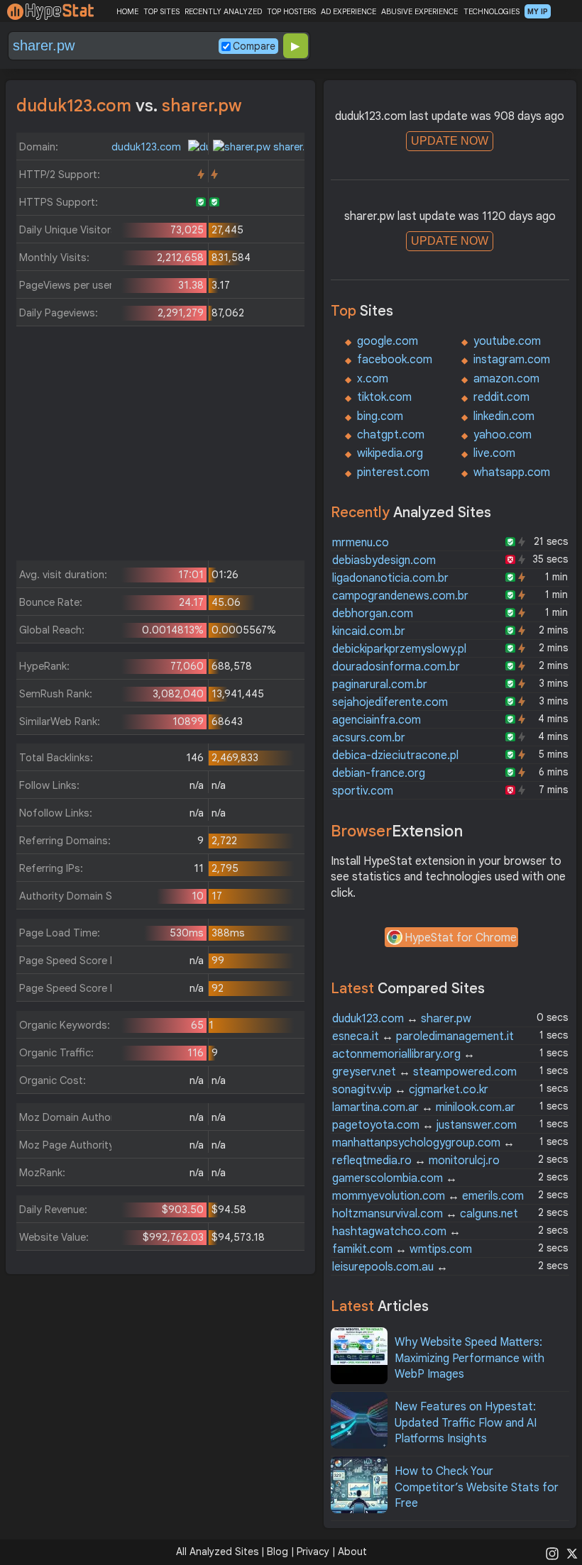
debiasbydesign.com (384, 560)
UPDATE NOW (449, 141)
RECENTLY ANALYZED (223, 11)
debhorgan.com (372, 614)
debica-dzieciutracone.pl (395, 755)
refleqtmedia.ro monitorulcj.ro (416, 1161)
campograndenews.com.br (400, 596)
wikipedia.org (390, 453)
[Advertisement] (160, 447)
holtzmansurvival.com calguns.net (425, 1214)
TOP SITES (161, 11)
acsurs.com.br (368, 738)
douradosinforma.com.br (396, 667)
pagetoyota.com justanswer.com (424, 1125)
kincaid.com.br (368, 631)
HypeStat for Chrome (461, 938)
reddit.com (501, 397)
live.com (494, 453)
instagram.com (511, 360)
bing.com (380, 416)
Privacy (313, 1551)
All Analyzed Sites (217, 1551)
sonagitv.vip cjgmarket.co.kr (410, 1090)
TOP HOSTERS (291, 11)
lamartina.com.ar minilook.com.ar (423, 1107)
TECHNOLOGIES (491, 11)
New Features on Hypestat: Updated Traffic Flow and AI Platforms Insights (466, 1423)
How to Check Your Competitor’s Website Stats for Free (477, 1487)
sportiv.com (362, 791)
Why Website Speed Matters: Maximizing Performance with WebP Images (469, 1358)
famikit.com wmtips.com (402, 1249)
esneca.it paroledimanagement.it (423, 1036)
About (352, 1551)
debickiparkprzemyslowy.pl (399, 649)
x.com (372, 379)
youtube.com (507, 341)
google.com (387, 341)
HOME (127, 11)
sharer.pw (294, 146)
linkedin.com (503, 416)
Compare (254, 46)
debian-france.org (378, 773)
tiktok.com (384, 397)
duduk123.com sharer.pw (401, 1019)
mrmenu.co (360, 543)
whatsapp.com (511, 472)
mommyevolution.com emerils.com (428, 1196)
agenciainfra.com (376, 720)
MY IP (537, 11)
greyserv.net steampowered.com (424, 1072)
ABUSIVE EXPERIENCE (419, 11)
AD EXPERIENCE (348, 11)
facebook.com (394, 360)
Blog (277, 1551)
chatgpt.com (390, 435)
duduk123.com (147, 146)
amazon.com (506, 379)
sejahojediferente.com (390, 702)
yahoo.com (502, 435)
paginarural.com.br (379, 685)
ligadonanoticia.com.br (390, 578)
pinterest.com (393, 472)
